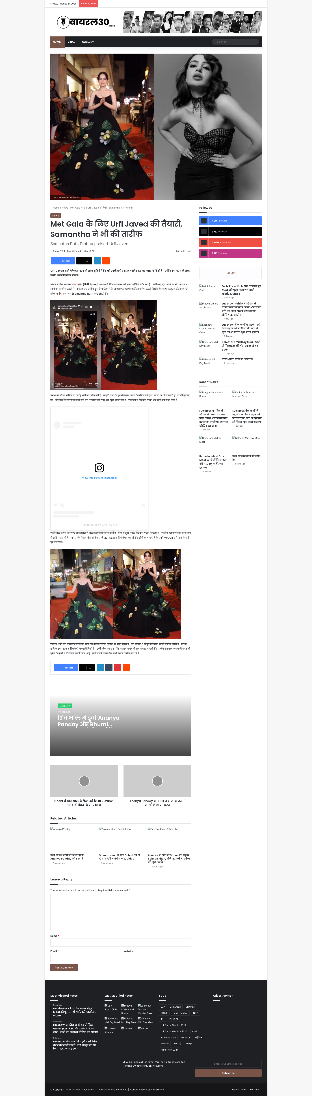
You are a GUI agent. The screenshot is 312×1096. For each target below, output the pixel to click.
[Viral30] (83, 22)
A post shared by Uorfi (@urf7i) (99, 524)
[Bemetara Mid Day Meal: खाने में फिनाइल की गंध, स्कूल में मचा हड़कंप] (209, 347)
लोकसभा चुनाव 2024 (169, 1049)
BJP (163, 1006)
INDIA (195, 1013)
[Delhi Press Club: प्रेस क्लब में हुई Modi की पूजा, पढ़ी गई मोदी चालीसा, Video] (209, 291)
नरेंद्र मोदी (165, 1043)
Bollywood (175, 1006)
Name (54, 935)
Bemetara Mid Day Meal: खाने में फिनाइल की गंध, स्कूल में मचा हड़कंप (241, 345)
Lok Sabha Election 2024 (173, 1025)
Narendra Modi (168, 1037)
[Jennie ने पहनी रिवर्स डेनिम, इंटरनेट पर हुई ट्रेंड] (129, 1031)
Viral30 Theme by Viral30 (113, 1089)
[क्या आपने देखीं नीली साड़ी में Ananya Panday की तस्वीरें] (72, 839)
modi (194, 1031)
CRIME (164, 1013)
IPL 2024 (173, 1019)
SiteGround (157, 1089)
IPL (162, 1019)
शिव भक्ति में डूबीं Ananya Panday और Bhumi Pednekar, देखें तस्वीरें (89, 724)
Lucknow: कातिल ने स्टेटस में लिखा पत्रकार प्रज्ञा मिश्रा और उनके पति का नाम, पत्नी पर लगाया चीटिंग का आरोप (241, 309)
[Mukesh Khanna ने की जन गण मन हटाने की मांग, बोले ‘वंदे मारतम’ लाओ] (112, 1031)
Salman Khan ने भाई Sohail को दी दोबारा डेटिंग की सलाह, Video (119, 856)
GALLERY (88, 41)
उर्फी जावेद (77, 284)
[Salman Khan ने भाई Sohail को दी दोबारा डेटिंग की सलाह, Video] (120, 839)
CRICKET (190, 1006)
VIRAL (71, 41)
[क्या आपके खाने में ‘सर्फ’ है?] (209, 364)
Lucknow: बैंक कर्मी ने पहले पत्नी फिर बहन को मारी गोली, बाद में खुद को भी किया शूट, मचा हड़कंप (241, 328)
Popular (230, 273)
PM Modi (185, 1037)
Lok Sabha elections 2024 (174, 1031)
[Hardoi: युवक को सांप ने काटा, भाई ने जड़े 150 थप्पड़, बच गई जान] (145, 1031)
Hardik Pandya (180, 1013)
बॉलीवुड (189, 1043)
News (57, 41)
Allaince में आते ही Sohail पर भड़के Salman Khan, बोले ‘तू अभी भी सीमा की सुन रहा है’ (169, 858)
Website (128, 951)
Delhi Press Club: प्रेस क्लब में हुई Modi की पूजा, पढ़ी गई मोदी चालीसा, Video (241, 290)
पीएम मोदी (177, 1043)
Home (56, 207)
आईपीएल (198, 1037)
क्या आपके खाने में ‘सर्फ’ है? (238, 359)
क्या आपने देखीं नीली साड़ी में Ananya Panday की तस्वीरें (67, 856)
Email (54, 951)
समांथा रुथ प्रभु (63, 293)
